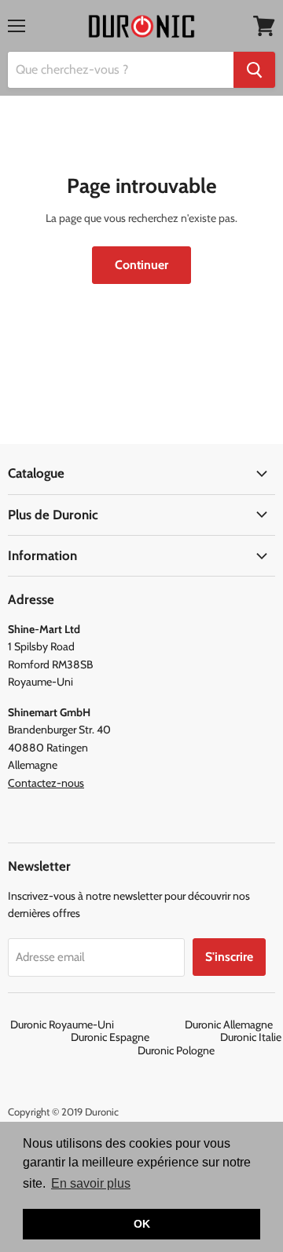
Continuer (141, 264)
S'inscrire (229, 956)
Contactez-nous (46, 783)
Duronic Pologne (176, 1050)
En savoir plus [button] (90, 1183)
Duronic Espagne (144, 1037)
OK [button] (142, 1223)
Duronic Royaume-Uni (96, 1024)
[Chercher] (254, 70)
